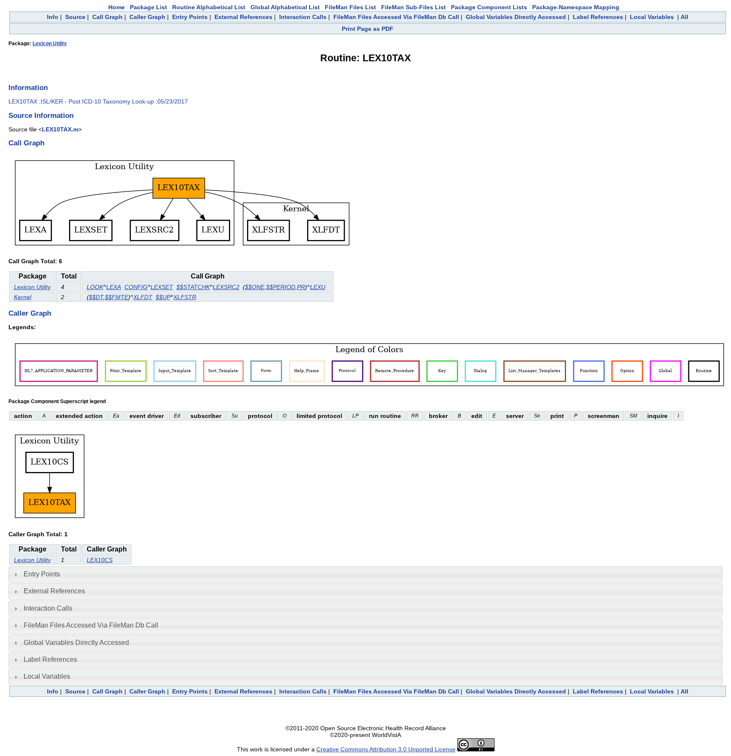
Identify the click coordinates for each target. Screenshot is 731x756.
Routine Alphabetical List (208, 7)
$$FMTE (116, 297)
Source (75, 17)
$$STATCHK (193, 287)
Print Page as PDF (367, 28)
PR (301, 287)
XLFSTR (184, 297)
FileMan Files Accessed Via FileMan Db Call (396, 17)
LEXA (113, 287)
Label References (598, 17)
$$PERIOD (280, 287)
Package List (148, 7)
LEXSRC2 (226, 287)
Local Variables (652, 17)
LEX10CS (100, 560)
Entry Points (190, 17)
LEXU (317, 287)
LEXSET (162, 287)
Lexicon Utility (50, 43)
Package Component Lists (489, 7)
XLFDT (142, 297)
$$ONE (254, 287)
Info (52, 17)
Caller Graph (147, 17)
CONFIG (136, 287)
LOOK (95, 287)
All (684, 17)
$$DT (96, 297)
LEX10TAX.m (60, 129)
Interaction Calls (303, 17)
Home (116, 7)
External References (243, 17)
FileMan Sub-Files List (413, 7)
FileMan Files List (350, 7)
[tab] (365, 574)
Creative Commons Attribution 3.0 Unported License (386, 749)
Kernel (22, 297)
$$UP (163, 297)
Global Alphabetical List (285, 7)
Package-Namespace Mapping (575, 7)
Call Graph (107, 17)
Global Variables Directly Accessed (516, 17)
